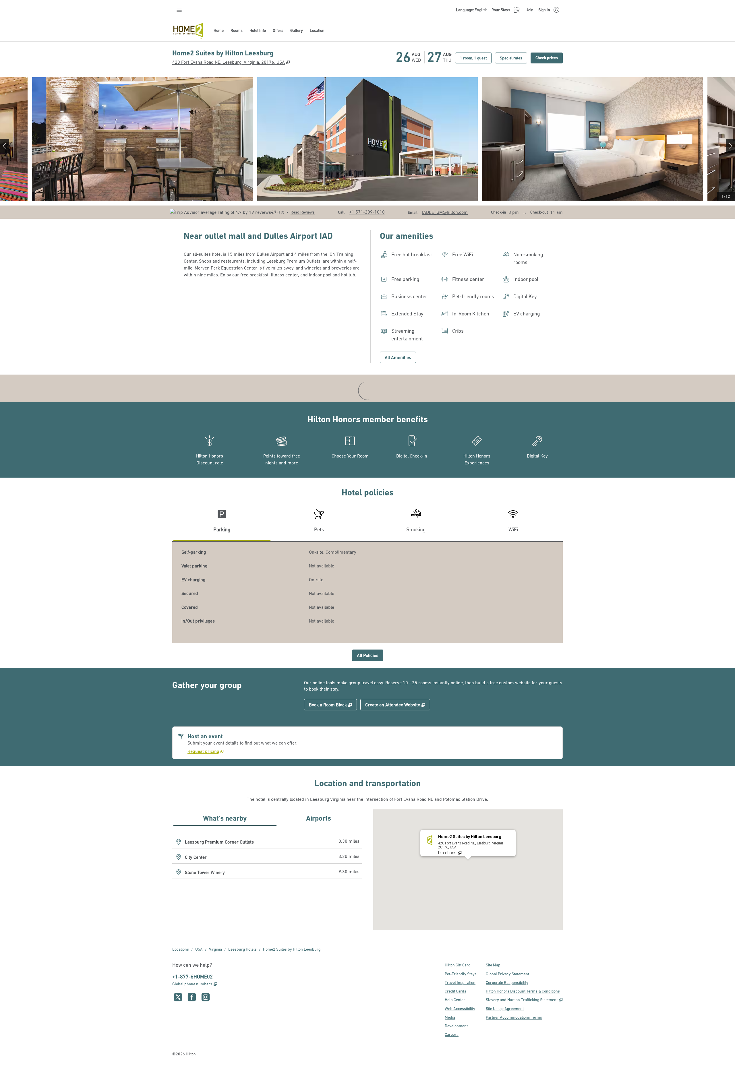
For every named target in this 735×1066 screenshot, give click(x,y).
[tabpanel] (367, 592)
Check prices (549, 57)
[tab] (221, 523)
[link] (367, 212)
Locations (180, 949)
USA (199, 949)
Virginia (215, 949)
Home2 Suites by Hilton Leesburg (291, 949)
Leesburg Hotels (242, 949)
